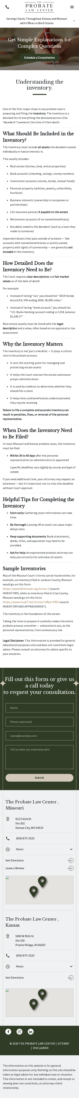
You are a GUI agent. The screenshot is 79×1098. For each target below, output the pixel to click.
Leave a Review (15, 868)
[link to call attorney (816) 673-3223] (7, 7)
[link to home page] (39, 6)
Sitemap (63, 1043)
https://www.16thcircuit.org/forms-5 (26, 589)
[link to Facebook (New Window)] (8, 1032)
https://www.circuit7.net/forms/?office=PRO (31, 602)
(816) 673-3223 (24, 838)
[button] (72, 7)
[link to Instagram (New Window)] (19, 1032)
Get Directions (15, 860)
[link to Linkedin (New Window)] (31, 1032)
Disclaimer (41, 1048)
